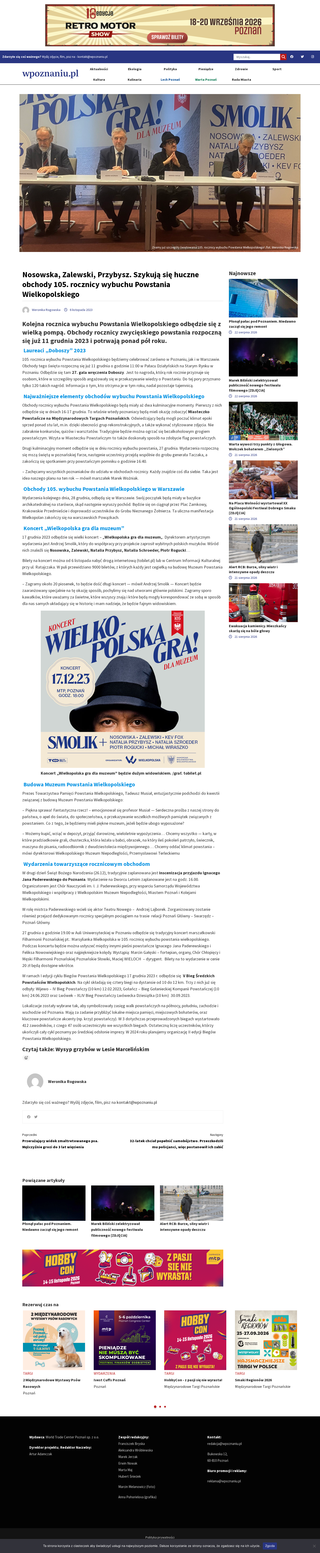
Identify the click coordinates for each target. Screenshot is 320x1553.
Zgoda (270, 1546)
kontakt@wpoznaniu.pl (93, 57)
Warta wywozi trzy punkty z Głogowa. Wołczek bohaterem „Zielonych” (260, 446)
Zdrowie (241, 69)
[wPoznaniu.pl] (50, 74)
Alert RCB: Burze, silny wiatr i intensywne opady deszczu (253, 569)
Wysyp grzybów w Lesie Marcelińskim (102, 1049)
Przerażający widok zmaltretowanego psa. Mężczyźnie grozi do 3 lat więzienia (60, 1141)
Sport (277, 69)
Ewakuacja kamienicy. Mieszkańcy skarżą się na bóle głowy (257, 628)
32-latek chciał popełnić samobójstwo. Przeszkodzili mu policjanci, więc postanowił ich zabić (176, 1141)
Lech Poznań (170, 79)
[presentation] (26, 1360)
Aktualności (99, 69)
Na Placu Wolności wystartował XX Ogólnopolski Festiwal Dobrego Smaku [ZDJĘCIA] (262, 508)
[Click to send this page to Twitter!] (35, 1117)
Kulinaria (134, 79)
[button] (155, 1406)
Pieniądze (205, 69)
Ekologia (134, 69)
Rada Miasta (241, 79)
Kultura (99, 79)
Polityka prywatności (160, 1537)
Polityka (170, 69)
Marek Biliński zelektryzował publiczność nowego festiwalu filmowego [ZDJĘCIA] (117, 1229)
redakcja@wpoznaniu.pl (224, 1443)
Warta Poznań (206, 79)
